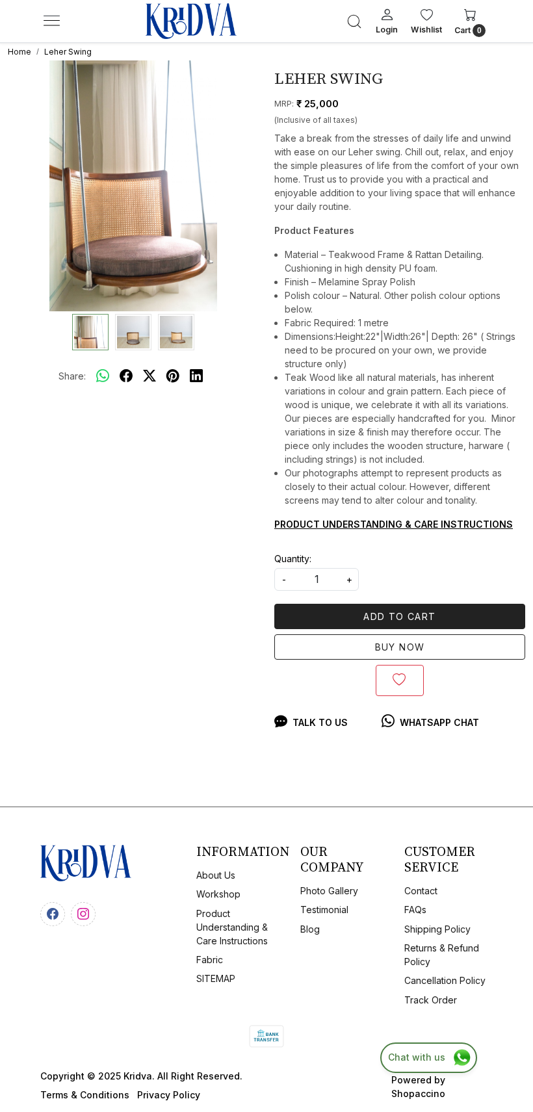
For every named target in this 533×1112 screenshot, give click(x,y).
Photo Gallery (329, 890)
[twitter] (149, 376)
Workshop (218, 893)
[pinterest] (173, 376)
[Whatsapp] (102, 376)
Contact (420, 890)
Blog (310, 929)
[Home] (191, 21)
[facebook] (126, 376)
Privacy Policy (168, 1094)
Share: (72, 375)
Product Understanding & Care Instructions (232, 927)
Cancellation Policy (445, 980)
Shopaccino (418, 1093)
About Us (215, 875)
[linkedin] (196, 376)
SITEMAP (215, 978)
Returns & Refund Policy (441, 954)
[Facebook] (54, 912)
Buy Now (400, 647)
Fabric (209, 959)
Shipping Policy (437, 929)
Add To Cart (399, 616)
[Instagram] (85, 912)
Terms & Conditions (84, 1094)
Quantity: (292, 558)
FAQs (415, 909)
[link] (354, 21)
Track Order (430, 999)
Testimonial (324, 909)
